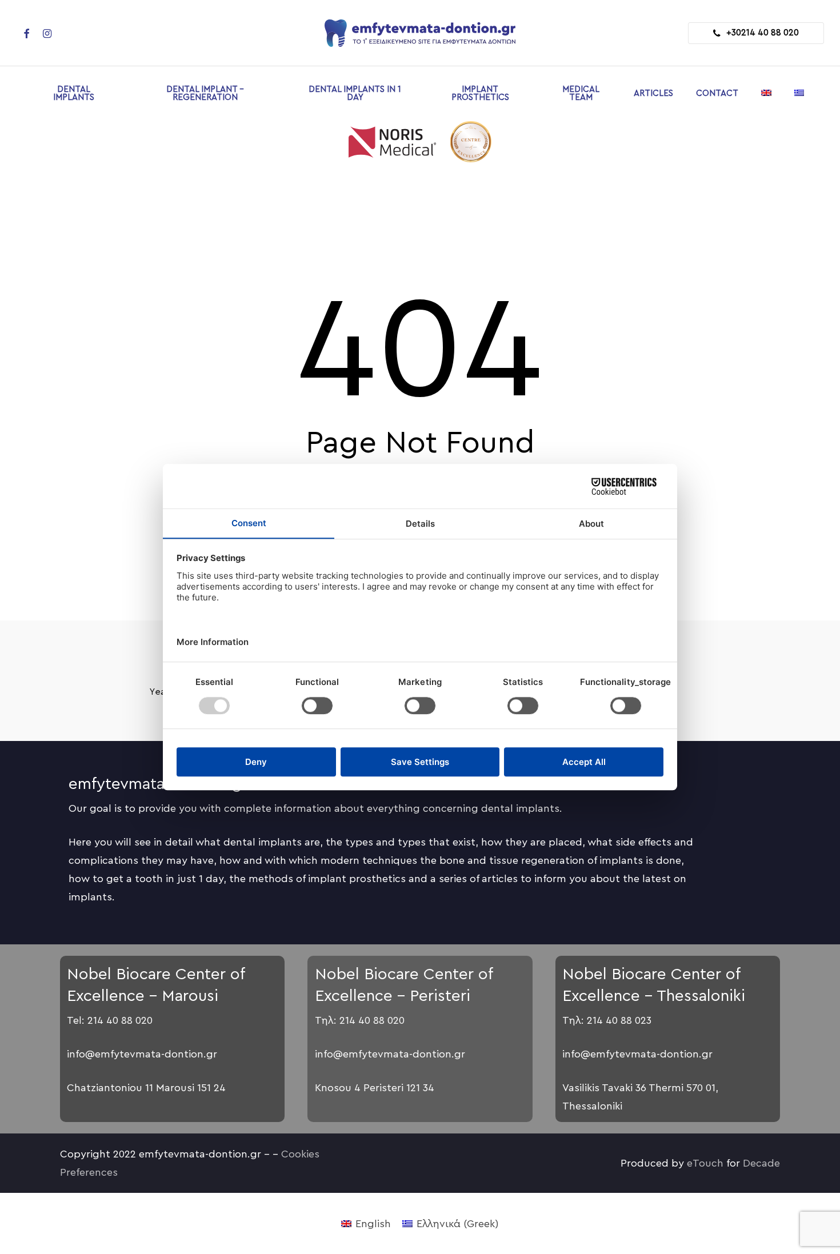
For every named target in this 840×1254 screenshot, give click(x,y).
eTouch (705, 1163)
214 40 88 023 (619, 1020)
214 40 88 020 (120, 1020)
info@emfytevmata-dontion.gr (142, 1054)
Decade (761, 1163)
